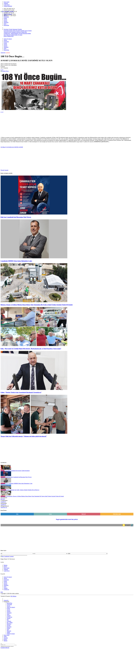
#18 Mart (3, 147)
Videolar (6, 3)
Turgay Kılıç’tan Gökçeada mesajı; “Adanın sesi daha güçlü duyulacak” (24, 436)
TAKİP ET (3, 501)
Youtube (20, 29)
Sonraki (6, 170)
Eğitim (29, 33)
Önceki (2, 170)
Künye (5, 36)
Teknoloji (6, 22)
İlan (26, 32)
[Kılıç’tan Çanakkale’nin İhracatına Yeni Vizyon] (34, 214)
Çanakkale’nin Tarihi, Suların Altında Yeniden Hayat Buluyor (22, 490)
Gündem (6, 33)
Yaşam (5, 15)
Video (5, 636)
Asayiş (5, 19)
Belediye (16, 33)
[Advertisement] (47, 125)
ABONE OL (4, 507)
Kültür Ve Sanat (18, 34)
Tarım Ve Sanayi (8, 14)
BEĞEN (3, 499)
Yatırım (23, 32)
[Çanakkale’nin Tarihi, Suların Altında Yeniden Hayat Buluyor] (6, 488)
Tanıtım (13, 32)
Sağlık (12, 34)
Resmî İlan (6, 25)
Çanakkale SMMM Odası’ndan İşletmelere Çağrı (16, 261)
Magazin (8, 34)
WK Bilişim (13, 596)
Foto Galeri (6, 2)
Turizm (5, 21)
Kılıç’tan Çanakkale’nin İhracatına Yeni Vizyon (16, 217)
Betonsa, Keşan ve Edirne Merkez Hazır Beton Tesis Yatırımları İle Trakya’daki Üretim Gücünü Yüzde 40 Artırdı (37, 305)
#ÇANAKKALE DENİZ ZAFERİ (14, 147)
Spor (5, 34)
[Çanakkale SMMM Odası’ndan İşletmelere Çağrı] (34, 258)
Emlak (5, 18)
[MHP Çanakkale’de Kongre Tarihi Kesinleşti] (6, 469)
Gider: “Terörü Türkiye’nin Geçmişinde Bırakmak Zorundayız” (21, 392)
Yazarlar (6, 637)
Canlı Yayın (6, 4)
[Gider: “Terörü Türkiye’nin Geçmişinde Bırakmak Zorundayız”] (34, 389)
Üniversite (6, 17)
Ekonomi (24, 33)
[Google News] (5, 71)
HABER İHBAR (5, 647)
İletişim (9, 36)
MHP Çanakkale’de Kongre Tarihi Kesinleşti (17, 470)
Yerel (5, 23)
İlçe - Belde (11, 33)
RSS (12, 36)
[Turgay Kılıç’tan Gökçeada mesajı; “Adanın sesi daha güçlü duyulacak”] (34, 433)
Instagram (15, 29)
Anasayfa (3, 52)
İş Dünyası (18, 32)
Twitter (10, 29)
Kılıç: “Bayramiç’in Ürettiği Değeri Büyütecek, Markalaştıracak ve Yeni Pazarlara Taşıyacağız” (31, 348)
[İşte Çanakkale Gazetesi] (7, 11)
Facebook (6, 29)
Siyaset (20, 33)
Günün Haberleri (8, 6)
